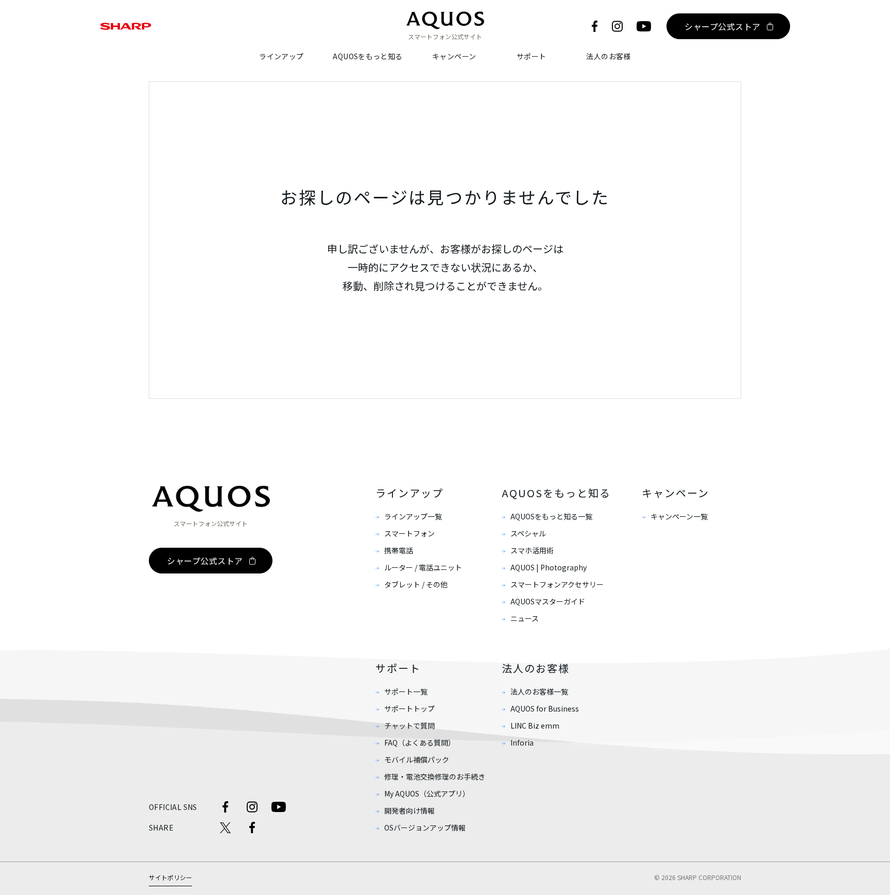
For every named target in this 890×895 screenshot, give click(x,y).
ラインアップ (281, 56)
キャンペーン (454, 56)
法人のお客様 (608, 56)
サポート (531, 56)
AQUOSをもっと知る (367, 56)
